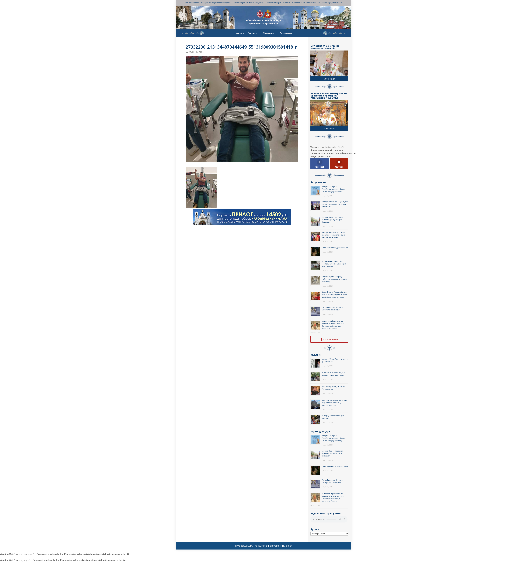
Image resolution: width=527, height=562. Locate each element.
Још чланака (329, 339)
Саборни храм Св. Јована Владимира (249, 3)
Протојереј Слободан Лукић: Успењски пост (333, 387)
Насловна (239, 33)
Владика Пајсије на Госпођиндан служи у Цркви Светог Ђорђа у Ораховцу (333, 189)
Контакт (286, 3)
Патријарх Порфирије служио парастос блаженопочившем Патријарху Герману (334, 235)
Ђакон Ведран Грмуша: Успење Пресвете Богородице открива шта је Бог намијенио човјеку (334, 294)
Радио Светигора (192, 3)
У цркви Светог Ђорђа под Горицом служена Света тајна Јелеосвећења (334, 263)
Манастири (268, 33)
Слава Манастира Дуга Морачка (335, 247)
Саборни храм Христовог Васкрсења (216, 3)
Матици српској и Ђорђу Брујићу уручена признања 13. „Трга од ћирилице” (335, 204)
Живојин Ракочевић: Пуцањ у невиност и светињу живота (333, 374)
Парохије (252, 33)
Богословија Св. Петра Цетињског (306, 3)
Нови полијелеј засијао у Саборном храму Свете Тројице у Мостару (335, 279)
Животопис (329, 128)
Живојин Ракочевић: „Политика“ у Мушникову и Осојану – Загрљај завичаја (335, 402)
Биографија (329, 78)
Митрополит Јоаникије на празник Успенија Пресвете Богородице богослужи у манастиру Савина (333, 325)
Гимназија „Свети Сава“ (332, 3)
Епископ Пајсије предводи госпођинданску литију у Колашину (332, 219)
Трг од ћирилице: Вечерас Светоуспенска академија (332, 308)
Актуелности (286, 33)
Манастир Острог (274, 3)
